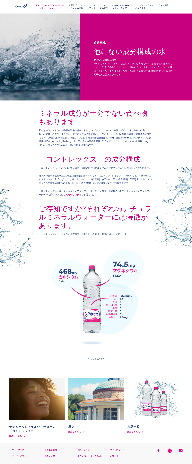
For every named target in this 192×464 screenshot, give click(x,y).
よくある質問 (162, 5)
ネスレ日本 (50, 456)
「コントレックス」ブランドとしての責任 (98, 6)
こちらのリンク (71, 194)
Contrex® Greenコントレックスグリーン (121, 6)
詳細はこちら (15, 436)
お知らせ (114, 456)
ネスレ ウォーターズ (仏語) (89, 456)
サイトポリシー (117, 450)
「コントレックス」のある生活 (144, 6)
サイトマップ (18, 450)
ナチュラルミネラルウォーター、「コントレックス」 (15, 7)
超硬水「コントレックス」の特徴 (77, 6)
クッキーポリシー (20, 456)
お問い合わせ (83, 450)
